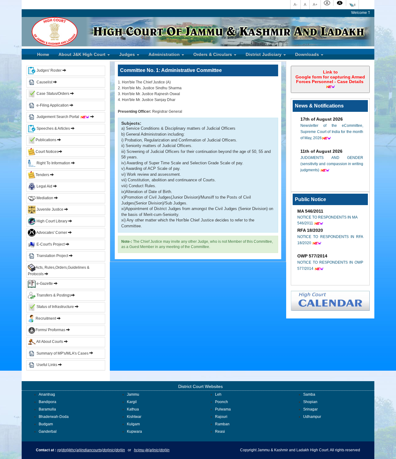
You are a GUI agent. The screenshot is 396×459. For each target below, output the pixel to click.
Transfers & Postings (53, 295)
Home (43, 54)
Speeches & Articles (53, 128)
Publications (46, 140)
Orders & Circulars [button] (213, 54)
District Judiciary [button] (264, 54)
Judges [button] (127, 54)
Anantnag (47, 394)
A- (295, 4)
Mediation (44, 198)
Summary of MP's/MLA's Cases (63, 353)
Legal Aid (44, 186)
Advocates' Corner (52, 232)
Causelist (44, 82)
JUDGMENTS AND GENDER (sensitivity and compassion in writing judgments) (331, 159)
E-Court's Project (50, 244)
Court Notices (47, 151)
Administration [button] (164, 54)
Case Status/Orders (52, 93)
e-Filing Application (53, 105)
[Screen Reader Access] (352, 4)
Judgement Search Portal (58, 117)
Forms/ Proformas (51, 330)
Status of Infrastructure (55, 307)
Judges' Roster (49, 70)
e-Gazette (45, 283)
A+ (315, 4)
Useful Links (47, 365)
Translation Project (52, 256)
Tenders (42, 175)
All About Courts (49, 341)
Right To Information (53, 163)
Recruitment (46, 318)
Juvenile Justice (50, 209)
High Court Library (51, 221)
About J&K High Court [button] (82, 54)
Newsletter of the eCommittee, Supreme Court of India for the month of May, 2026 (331, 127)
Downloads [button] (307, 54)
